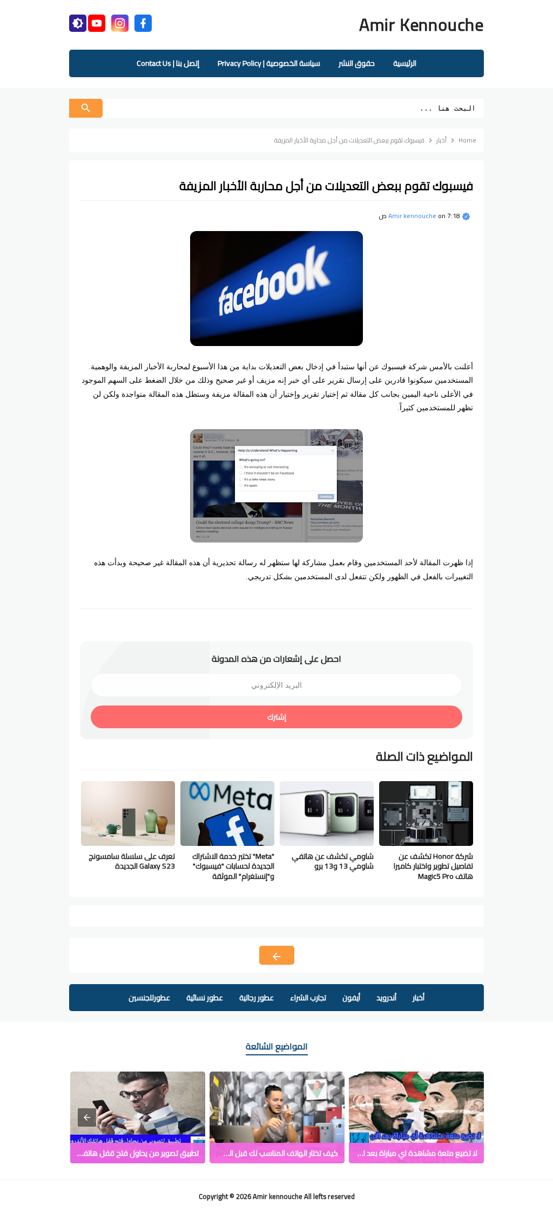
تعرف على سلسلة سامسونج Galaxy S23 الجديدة (132, 861)
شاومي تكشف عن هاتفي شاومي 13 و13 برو (333, 861)
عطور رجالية (256, 998)
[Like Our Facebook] (143, 22)
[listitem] (416, 1117)
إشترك (276, 717)
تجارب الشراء (308, 998)
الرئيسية (404, 63)
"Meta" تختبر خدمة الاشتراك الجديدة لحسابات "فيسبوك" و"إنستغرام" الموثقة (233, 866)
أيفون (351, 998)
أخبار (418, 998)
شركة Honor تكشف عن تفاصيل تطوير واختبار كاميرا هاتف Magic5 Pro (433, 866)
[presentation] (87, 1117)
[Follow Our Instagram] (120, 22)
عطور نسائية (204, 998)
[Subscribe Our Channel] (96, 22)
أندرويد (386, 998)
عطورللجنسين (149, 998)
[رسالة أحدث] (276, 955)
